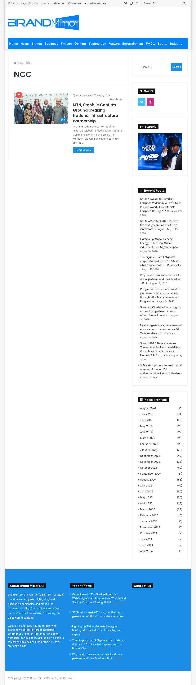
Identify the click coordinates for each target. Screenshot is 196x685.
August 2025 (148, 479)
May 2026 (146, 426)
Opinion (80, 44)
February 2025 (149, 515)
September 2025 (150, 473)
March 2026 (147, 437)
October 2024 (148, 533)
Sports (162, 44)
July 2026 (146, 414)
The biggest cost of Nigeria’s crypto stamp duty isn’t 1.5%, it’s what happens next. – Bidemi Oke (160, 261)
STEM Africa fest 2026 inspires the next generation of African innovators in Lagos (159, 225)
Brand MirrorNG (84, 95)
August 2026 (148, 408)
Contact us (74, 3)
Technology (97, 44)
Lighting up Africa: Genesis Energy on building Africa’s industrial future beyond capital (159, 243)
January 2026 (148, 449)
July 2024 (146, 539)
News (24, 44)
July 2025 (146, 485)
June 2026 (146, 420)
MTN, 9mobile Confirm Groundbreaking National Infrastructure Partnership (95, 113)
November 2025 (150, 461)
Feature (114, 44)
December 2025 (150, 455)
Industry (176, 44)
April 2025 (146, 503)
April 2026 (146, 432)
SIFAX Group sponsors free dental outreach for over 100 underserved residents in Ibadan (161, 369)
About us (58, 3)
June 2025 (146, 491)
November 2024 (150, 527)
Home (46, 3)
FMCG (150, 44)
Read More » (83, 149)
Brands (36, 44)
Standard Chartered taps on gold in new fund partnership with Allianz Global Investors (160, 311)
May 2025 (146, 497)
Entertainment (132, 44)
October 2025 (148, 467)
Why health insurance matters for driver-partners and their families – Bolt (160, 279)
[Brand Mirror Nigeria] (43, 22)
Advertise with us (95, 3)
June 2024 (146, 545)
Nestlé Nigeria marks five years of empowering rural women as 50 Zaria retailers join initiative (161, 329)
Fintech (66, 44)
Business (51, 44)
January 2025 (148, 521)
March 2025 (147, 509)
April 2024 (146, 551)
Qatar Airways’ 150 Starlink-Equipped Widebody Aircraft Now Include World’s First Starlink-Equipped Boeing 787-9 (99, 598)
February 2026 (149, 443)
